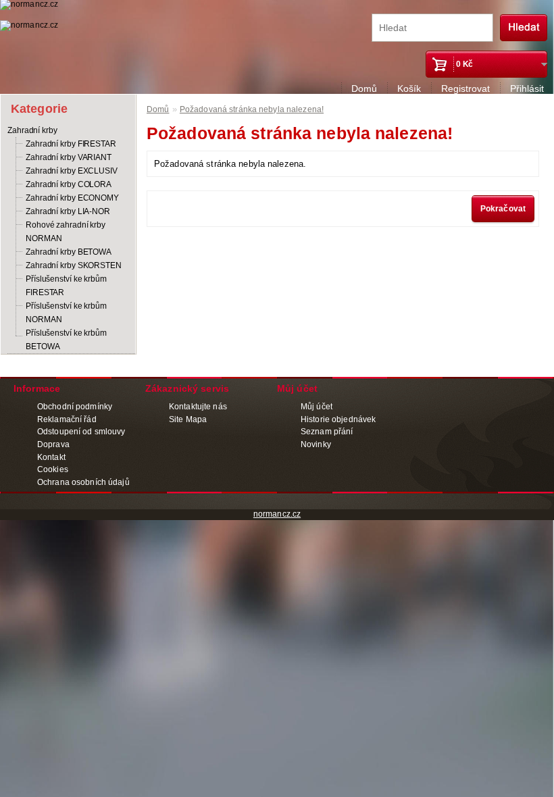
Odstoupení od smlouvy (81, 431)
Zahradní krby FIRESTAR (71, 144)
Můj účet (316, 406)
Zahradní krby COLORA (68, 184)
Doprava (53, 444)
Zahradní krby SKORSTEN (74, 265)
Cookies (52, 469)
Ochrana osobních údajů (83, 482)
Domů (364, 88)
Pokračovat (503, 208)
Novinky (316, 444)
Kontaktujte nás (198, 406)
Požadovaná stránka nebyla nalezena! (252, 109)
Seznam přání (327, 431)
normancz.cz (277, 514)
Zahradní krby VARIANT (68, 157)
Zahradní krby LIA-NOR (68, 211)
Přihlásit (527, 88)
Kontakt (51, 457)
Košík (409, 88)
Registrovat (465, 88)
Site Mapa (188, 419)
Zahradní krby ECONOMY (72, 198)
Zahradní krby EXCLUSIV (72, 171)
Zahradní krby (32, 130)
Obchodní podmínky (74, 406)
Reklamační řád (67, 419)
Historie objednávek (338, 419)
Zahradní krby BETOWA (68, 252)
